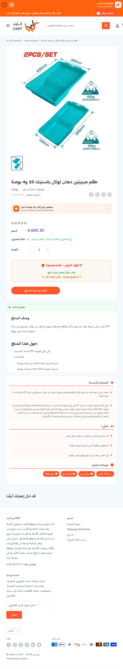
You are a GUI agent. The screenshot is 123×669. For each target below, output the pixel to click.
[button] (19, 223)
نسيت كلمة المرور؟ (76, 540)
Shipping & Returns (78, 529)
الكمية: (14, 250)
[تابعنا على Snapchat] (39, 645)
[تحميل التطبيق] (12, 5)
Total (14, 189)
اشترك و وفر (108, 13)
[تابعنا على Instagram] (21, 645)
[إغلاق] (4, 5)
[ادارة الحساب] (117, 25)
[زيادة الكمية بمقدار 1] (48, 249)
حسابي (70, 534)
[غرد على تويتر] (103, 194)
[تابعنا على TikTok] (27, 645)
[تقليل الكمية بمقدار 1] (31, 249)
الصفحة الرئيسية (13, 40)
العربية (11, 630)
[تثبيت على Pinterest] (97, 194)
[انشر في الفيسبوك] (91, 194)
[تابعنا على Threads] (14, 645)
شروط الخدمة (74, 524)
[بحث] (106, 25)
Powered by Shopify (16, 658)
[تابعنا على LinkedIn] (33, 645)
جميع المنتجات (31, 40)
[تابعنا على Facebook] (8, 645)
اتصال (14, 615)
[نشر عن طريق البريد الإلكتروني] (109, 194)
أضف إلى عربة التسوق (35, 290)
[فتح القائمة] (8, 25)
